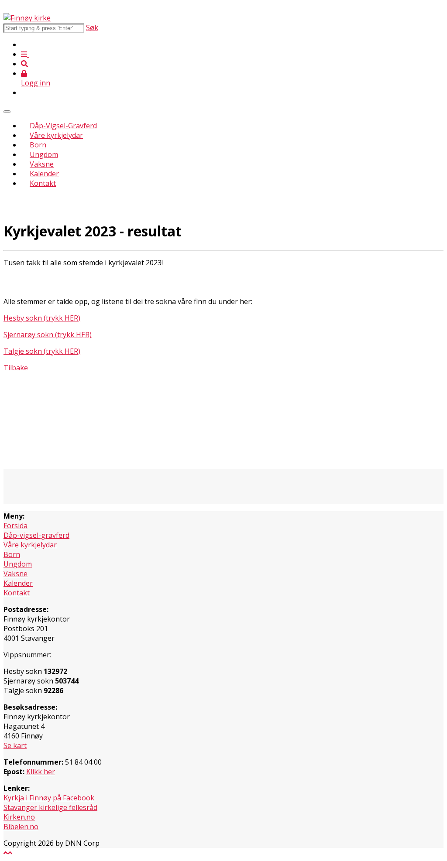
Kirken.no (19, 817)
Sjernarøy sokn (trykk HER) (47, 334)
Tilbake (15, 367)
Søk (92, 27)
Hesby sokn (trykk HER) (41, 318)
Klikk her (40, 771)
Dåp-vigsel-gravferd (36, 535)
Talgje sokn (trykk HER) (41, 351)
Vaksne (42, 164)
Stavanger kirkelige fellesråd (50, 807)
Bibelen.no (20, 826)
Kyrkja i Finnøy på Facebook (48, 798)
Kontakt (43, 183)
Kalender (44, 173)
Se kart (15, 745)
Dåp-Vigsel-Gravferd (63, 125)
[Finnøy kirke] (27, 18)
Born (38, 145)
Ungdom (44, 154)
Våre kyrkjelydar (56, 135)
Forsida (15, 525)
